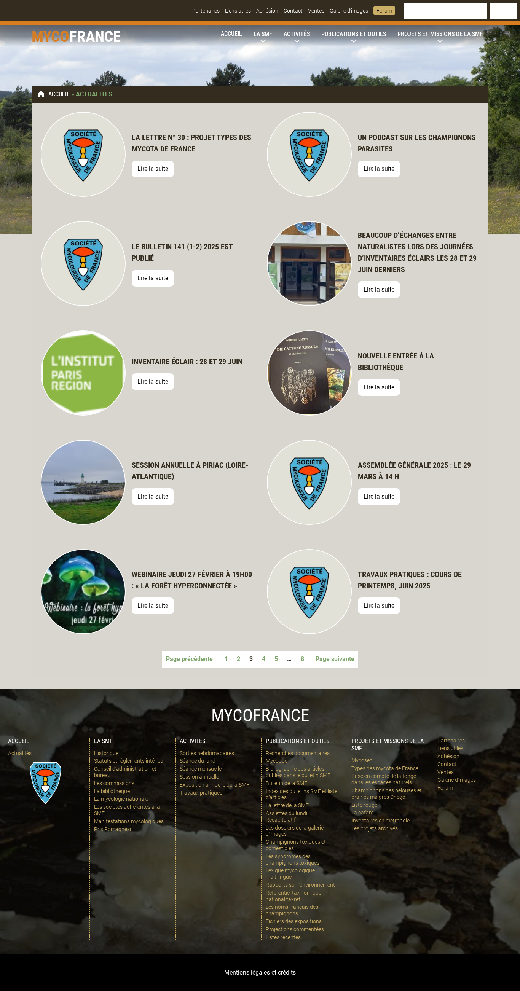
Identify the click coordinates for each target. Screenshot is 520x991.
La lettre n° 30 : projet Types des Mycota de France (191, 143)
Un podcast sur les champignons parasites (417, 143)
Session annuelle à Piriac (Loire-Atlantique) (190, 470)
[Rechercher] (503, 11)
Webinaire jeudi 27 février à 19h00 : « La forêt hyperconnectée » (192, 580)
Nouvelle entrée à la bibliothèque (396, 361)
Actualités (20, 753)
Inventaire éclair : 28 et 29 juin (187, 361)
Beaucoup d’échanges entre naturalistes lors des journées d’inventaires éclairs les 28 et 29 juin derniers (417, 252)
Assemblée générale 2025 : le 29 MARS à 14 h (414, 470)
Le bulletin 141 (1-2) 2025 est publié (182, 252)
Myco (50, 36)
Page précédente (189, 659)
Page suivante (335, 659)
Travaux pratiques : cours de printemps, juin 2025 (410, 580)
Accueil (59, 94)
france (95, 36)
